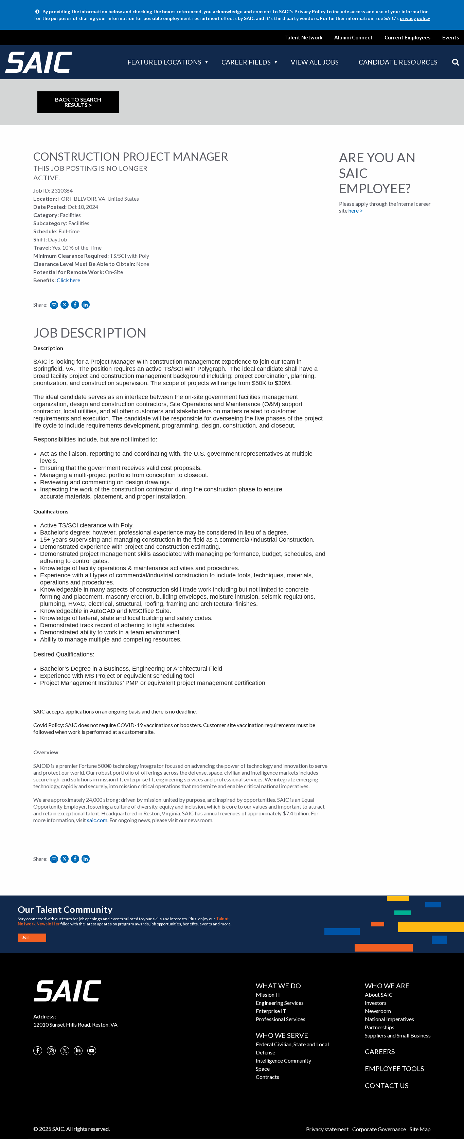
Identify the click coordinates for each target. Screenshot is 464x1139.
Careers (380, 1051)
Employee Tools (394, 1068)
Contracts (267, 1076)
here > (356, 210)
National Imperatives (389, 1019)
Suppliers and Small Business (398, 1035)
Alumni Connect (353, 37)
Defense (265, 1052)
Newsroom (378, 1011)
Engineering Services (280, 1002)
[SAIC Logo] (67, 990)
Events (450, 37)
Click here (68, 280)
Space (263, 1068)
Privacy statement (327, 1129)
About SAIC (379, 994)
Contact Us (387, 1085)
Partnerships (379, 1027)
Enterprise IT (271, 1011)
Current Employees (407, 37)
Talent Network (303, 37)
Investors (376, 1002)
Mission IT (268, 994)
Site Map (420, 1129)
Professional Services (280, 1019)
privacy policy (415, 18)
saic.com (97, 820)
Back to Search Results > (78, 102)
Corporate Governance (379, 1129)
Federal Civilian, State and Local (292, 1044)
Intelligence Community (283, 1060)
